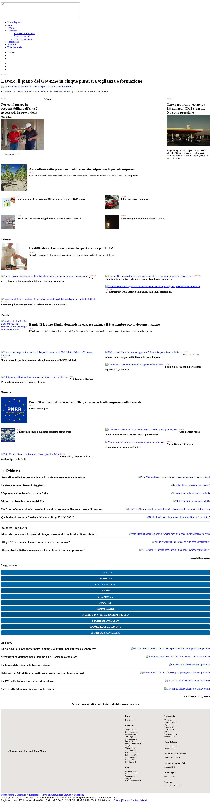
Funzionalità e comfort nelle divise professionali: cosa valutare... (139, 279)
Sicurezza (12, 30)
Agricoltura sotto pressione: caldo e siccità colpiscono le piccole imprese (81, 169)
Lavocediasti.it (131, 734)
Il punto (106, 572)
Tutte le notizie (14, 47)
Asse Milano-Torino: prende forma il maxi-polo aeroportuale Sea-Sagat (43, 477)
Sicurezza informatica (24, 33)
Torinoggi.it (130, 737)
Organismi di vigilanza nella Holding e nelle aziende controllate (39, 656)
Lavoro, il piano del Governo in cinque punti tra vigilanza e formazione (71, 81)
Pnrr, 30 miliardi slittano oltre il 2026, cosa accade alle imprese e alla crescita (85, 402)
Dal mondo (105, 596)
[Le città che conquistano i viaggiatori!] (190, 485)
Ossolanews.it (131, 762)
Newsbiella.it (130, 750)
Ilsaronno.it (169, 729)
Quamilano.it (169, 736)
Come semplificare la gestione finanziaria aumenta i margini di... (139, 291)
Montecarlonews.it (172, 758)
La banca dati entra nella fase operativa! (25, 664)
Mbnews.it (168, 732)
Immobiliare (106, 608)
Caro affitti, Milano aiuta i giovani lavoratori (28, 688)
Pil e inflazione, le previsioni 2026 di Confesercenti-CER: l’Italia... (51, 199)
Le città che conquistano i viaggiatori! (23, 485)
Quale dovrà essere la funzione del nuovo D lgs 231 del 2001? (37, 517)
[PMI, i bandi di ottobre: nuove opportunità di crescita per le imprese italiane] (143, 352)
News (10, 25)
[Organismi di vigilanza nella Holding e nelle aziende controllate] (178, 656)
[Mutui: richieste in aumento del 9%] (191, 501)
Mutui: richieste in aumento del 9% (22, 501)
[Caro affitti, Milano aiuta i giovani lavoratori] (187, 688)
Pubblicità (79, 794)
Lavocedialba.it (131, 732)
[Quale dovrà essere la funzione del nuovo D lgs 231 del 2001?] (178, 517)
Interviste (11, 44)
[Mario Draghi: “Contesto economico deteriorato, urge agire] (135, 442)
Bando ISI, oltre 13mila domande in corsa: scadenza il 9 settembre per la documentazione (94, 324)
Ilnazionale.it (130, 720)
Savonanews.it (131, 776)
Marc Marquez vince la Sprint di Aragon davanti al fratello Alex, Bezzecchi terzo (49, 534)
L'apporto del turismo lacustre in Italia (24, 493)
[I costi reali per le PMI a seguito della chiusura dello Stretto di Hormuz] (8, 228)
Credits (117, 800)
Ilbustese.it (168, 727)
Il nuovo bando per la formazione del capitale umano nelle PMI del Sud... (39, 360)
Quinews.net (169, 776)
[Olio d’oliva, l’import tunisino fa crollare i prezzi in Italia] (30, 454)
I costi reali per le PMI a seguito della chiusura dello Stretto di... (50, 218)
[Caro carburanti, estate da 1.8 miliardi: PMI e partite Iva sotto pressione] (188, 147)
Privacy (126, 800)
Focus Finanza (105, 584)
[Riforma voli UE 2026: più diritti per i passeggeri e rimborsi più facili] (175, 672)
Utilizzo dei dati (139, 800)
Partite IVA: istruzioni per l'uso (105, 614)
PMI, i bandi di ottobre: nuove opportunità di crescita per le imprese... (152, 356)
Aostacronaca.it (170, 746)
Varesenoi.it (169, 720)
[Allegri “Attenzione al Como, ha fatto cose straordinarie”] (181, 542)
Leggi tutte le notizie (200, 558)
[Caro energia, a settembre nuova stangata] (112, 228)
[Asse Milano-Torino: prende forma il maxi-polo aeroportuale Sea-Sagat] (174, 477)
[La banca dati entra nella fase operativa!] (189, 664)
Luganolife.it (169, 767)
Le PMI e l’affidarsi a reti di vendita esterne (27, 680)
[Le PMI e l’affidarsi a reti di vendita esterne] (187, 680)
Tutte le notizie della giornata (196, 696)
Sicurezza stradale (22, 36)
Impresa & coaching (105, 632)
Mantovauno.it (170, 734)
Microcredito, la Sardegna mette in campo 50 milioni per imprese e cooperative (48, 648)
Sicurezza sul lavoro (23, 39)
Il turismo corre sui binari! (135, 199)
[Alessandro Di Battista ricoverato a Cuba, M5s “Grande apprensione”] (174, 550)
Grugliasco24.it (131, 746)
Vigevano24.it (170, 725)
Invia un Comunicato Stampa (56, 794)
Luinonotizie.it (170, 722)
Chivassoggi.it (131, 739)
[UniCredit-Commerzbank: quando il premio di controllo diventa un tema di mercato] (168, 509)
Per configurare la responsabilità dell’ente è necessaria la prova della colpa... (19, 110)
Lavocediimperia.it (133, 774)
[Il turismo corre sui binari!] (112, 208)
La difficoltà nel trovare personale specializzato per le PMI (72, 248)
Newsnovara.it (131, 757)
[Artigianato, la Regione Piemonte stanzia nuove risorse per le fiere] (34, 377)
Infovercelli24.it (132, 755)
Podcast (105, 602)
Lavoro (11, 28)
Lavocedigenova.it (133, 781)
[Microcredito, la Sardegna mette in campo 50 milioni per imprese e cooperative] (170, 648)
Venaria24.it (130, 748)
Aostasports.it (170, 748)
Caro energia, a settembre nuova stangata (143, 218)
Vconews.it (129, 760)
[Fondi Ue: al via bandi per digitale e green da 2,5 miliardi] (135, 364)
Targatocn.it (130, 730)
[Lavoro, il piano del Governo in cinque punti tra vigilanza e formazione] (37, 86)
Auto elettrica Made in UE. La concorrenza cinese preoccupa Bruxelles (153, 433)
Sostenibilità (13, 41)
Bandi (105, 590)
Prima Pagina (13, 22)
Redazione (34, 794)
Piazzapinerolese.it (133, 743)
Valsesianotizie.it (132, 753)
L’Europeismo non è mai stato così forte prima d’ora (44, 431)
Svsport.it (129, 778)
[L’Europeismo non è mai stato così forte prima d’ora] (8, 441)
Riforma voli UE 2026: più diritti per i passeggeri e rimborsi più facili (42, 672)
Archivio (21, 794)
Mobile (10, 52)
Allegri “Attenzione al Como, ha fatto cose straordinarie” (35, 542)
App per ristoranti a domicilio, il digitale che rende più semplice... (47, 279)
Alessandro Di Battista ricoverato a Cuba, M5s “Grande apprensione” (43, 550)
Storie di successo (105, 620)
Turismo (106, 578)
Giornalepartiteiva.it (172, 786)
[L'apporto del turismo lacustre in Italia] (190, 493)
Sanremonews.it (131, 771)
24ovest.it (129, 741)
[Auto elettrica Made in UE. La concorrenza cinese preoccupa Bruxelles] (141, 429)
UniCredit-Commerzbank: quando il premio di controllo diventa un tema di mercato (51, 509)
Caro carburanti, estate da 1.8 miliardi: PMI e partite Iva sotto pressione (186, 108)
